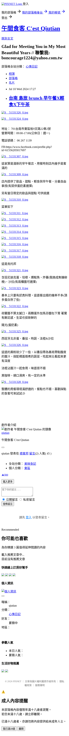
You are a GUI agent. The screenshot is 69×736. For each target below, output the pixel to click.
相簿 (12, 73)
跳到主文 (7, 38)
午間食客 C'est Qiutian (30, 28)
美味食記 (30, 463)
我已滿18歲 (9, 728)
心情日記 (32, 66)
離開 (21, 728)
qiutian (5, 432)
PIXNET (17, 681)
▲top (4, 474)
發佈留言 (8, 504)
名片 (12, 82)
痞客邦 (24, 453)
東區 (27, 468)
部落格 (13, 78)
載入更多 (8, 481)
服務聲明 (40, 685)
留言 (32, 453)
